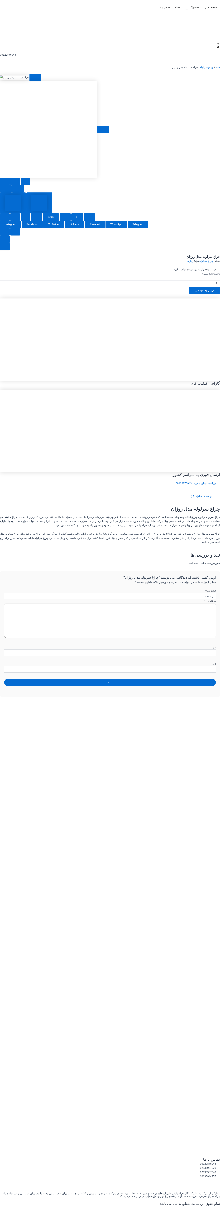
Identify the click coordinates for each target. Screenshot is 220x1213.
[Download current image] (25, 217)
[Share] (15, 217)
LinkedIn (75, 224)
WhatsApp (116, 224)
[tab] (13, 202)
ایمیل (213, 664)
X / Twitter (53, 224)
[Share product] (25, 181)
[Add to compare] (15, 181)
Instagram (10, 224)
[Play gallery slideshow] (5, 217)
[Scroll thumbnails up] (5, 239)
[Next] (15, 231)
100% (51, 217)
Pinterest (95, 224)
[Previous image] (6, 188)
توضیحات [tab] (207, 496)
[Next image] (18, 188)
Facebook (32, 224)
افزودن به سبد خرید (204, 290)
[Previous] (5, 231)
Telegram (138, 224)
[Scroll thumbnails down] (5, 246)
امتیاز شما (210, 590)
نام (214, 647)
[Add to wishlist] (5, 181)
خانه (217, 67)
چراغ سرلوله (207, 67)
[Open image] (35, 77)
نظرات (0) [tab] (196, 496)
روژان (190, 261)
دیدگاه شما (210, 601)
